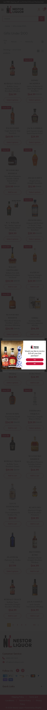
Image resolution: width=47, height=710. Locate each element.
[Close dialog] (45, 342)
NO (34, 363)
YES (35, 359)
